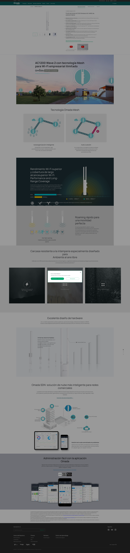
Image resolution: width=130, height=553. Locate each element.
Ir (57, 278)
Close (80, 272)
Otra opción (72, 278)
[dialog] (65, 276)
